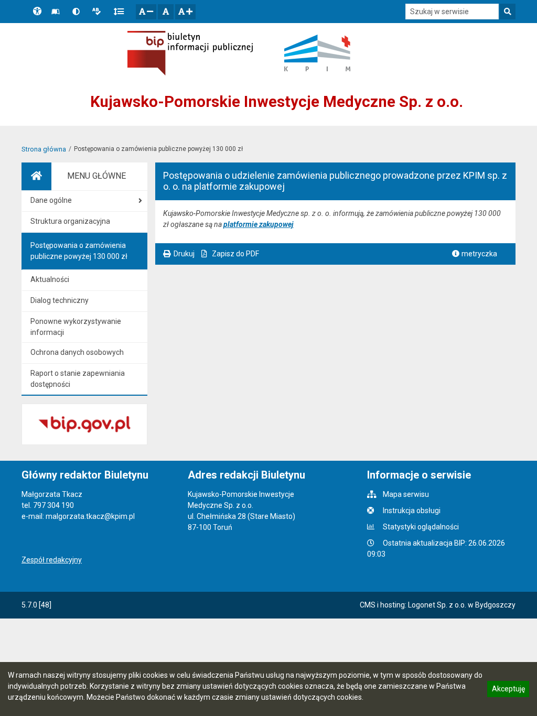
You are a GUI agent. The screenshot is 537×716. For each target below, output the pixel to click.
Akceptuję (508, 690)
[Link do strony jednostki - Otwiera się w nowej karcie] (317, 53)
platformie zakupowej (258, 224)
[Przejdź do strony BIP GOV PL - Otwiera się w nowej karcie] (190, 53)
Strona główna (44, 149)
